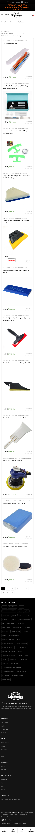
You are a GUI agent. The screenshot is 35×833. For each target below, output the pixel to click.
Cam (19, 611)
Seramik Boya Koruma (8, 655)
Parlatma (25, 631)
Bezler (21, 607)
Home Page (4, 22)
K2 (3, 623)
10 (3, 592)
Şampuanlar (6, 680)
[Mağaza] (4, 830)
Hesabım (13, 831)
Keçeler (11, 543)
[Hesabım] (13, 830)
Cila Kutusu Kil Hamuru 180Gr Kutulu (14, 503)
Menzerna (5, 631)
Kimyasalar (20, 623)
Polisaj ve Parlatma (20, 458)
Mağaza (4, 831)
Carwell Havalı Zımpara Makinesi (12, 461)
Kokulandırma (17, 627)
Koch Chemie (6, 627)
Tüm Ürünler (28, 458)
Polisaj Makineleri (22, 643)
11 (8, 592)
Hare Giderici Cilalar (25, 619)
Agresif (5, 501)
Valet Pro (5, 664)
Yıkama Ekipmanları (8, 672)
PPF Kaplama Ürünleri (8, 651)
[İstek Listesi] (30, 830)
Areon (4, 607)
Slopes (4, 659)
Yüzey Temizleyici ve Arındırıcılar (11, 668)
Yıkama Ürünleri (21, 672)
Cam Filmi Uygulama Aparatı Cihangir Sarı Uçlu (17, 363)
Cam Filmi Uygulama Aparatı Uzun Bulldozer (16, 418)
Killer (20, 501)
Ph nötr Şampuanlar (8, 639)
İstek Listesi (30, 831)
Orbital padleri (15, 631)
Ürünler (4, 719)
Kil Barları (16, 501)
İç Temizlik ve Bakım (17, 676)
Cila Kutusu (18, 41)
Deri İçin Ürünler (16, 615)
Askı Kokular (12, 607)
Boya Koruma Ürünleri (8, 41)
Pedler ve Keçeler (23, 543)
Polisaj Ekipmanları (7, 643)
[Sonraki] (12, 592)
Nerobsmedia (16, 812)
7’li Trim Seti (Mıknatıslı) (10, 43)
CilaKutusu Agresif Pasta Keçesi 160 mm (15, 546)
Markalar (13, 22)
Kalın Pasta (10, 623)
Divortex (27, 615)
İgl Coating (5, 676)
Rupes (20, 651)
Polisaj (19, 639)
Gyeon (14, 619)
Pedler (4, 635)
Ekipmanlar (5, 619)
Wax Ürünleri (14, 664)
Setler (20, 655)
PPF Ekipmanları (21, 647)
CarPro (26, 611)
